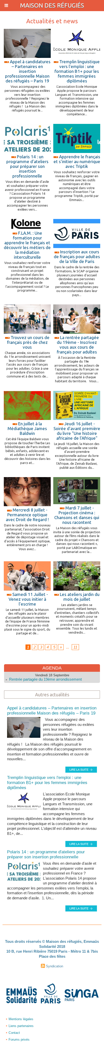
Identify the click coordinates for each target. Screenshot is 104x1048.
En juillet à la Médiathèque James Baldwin (27, 428)
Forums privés (19, 1039)
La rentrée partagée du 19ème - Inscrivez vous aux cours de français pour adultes (78, 344)
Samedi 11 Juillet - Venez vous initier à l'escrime (28, 599)
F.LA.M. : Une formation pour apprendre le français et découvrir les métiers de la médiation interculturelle (27, 245)
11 (75, 647)
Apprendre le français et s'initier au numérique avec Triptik (77, 161)
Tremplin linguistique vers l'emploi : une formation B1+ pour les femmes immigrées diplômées (77, 71)
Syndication (54, 966)
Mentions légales (20, 1019)
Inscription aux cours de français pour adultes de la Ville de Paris (77, 256)
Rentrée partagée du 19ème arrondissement (45, 679)
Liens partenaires (21, 1026)
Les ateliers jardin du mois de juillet (79, 596)
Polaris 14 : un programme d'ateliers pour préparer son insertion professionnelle (27, 166)
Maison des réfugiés (52, 5)
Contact (14, 1033)
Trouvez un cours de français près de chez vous (28, 342)
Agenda (52, 668)
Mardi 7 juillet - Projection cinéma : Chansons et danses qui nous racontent (76, 515)
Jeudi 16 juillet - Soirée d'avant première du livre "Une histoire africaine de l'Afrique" (77, 430)
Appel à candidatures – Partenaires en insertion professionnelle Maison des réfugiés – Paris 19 (27, 71)
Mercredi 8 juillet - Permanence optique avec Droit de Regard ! (27, 514)
